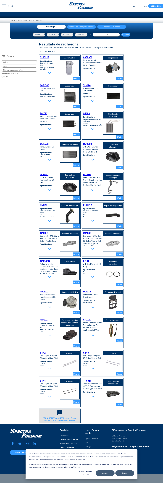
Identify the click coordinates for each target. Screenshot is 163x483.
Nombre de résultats (10, 73)
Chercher (125, 35)
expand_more (49, 73)
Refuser (125, 473)
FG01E (87, 174)
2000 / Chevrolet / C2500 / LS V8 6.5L (30, 20)
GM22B (44, 233)
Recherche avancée (112, 27)
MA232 (87, 291)
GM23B (87, 233)
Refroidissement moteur (69, 440)
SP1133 (87, 319)
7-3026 (87, 85)
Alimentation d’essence (68, 444)
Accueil (12, 20)
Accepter (105, 473)
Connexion (156, 6)
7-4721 (43, 113)
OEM (86, 443)
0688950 (87, 57)
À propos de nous (91, 439)
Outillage (88, 447)
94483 (86, 113)
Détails (76, 78)
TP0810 (87, 380)
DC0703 (87, 144)
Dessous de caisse (67, 448)
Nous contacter (24, 453)
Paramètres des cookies (85, 472)
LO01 (86, 261)
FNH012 (87, 205)
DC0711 (44, 174)
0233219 (44, 57)
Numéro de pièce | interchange (81, 27)
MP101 (43, 319)
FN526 (43, 205)
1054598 (44, 85)
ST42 (43, 352)
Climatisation (64, 436)
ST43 (86, 352)
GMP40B (45, 261)
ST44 (43, 380)
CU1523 (44, 144)
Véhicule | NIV (51, 27)
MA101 (44, 291)
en (134, 6)
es (140, 6)
